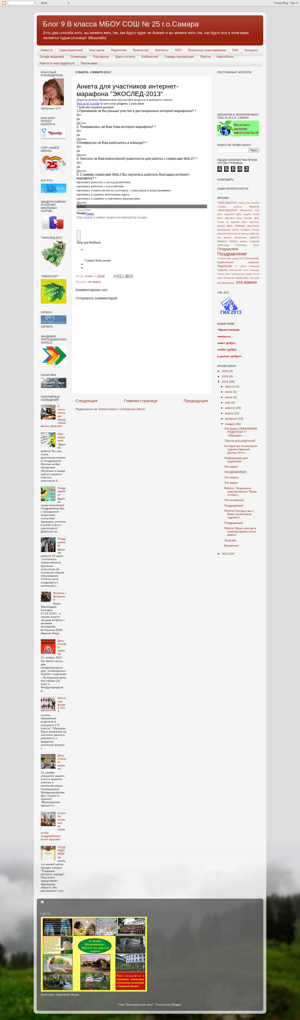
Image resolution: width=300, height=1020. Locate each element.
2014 (225, 381)
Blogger (176, 1004)
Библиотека (150, 56)
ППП (178, 50)
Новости (46, 50)
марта (229, 413)
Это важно (231, 466)
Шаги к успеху (125, 56)
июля (229, 391)
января (230, 424)
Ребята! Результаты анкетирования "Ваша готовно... (240, 491)
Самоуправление (71, 50)
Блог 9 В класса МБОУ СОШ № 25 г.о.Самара (121, 24)
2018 (225, 376)
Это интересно (234, 500)
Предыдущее (196, 401)
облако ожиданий (249, 241)
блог (248, 203)
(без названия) (61, 437)
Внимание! (231, 545)
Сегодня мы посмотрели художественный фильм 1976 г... (240, 449)
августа (230, 386)
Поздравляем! (62, 491)
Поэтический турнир (228, 258)
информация (224, 229)
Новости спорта (227, 241)
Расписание (89, 63)
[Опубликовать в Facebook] (127, 276)
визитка (238, 206)
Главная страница (140, 401)
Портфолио (101, 56)
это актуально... (226, 283)
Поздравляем (227, 249)
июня (229, 397)
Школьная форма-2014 (236, 278)
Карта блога (225, 56)
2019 (225, 371)
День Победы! (236, 225)
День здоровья (225, 218)
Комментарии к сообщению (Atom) (122, 409)
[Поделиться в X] (123, 276)
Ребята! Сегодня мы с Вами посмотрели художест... (239, 514)
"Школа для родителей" (240, 440)
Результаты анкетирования (207, 50)
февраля (231, 418)
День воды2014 (225, 214)
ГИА (235, 50)
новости (254, 237)
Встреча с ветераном (59, 596)
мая (228, 402)
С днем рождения (247, 266)
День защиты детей (248, 214)
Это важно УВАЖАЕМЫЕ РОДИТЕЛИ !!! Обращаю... (241, 432)
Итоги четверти (241, 229)
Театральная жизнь (241, 274)
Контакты (161, 50)
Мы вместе (224, 237)
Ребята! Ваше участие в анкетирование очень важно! (240, 531)
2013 (225, 553)
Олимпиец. (241, 245)
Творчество (141, 50)
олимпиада (223, 245)
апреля (230, 407)
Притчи (205, 56)
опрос (256, 245)
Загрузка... (231, 540)
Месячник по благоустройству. (243, 233)
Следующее (87, 401)
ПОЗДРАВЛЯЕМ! (61, 850)
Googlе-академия (52, 56)
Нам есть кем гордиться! (57, 63)
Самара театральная (179, 56)
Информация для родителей (236, 460)
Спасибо (222, 270)
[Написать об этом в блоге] (120, 276)
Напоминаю (240, 237)
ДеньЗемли (253, 226)
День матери (244, 218)
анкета (241, 203)
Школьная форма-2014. (62, 704)
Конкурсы (251, 50)
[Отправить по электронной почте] (116, 276)
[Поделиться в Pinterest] (131, 276)
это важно (94, 281)
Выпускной (246, 210)
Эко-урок (254, 278)
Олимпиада (78, 56)
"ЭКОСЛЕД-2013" (227, 202)
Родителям (118, 50)
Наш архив (96, 50)
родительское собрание (238, 262)
